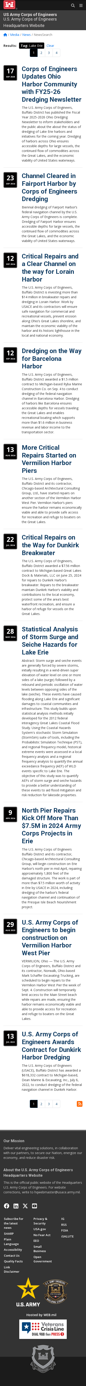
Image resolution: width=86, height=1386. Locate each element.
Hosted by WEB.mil (41, 1315)
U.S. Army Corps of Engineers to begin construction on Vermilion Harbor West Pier (50, 938)
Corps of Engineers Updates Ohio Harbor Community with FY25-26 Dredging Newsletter (51, 84)
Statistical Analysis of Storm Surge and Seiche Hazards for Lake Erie (50, 640)
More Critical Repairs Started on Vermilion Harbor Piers (49, 459)
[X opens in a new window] (25, 1206)
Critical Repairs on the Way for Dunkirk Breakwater (50, 545)
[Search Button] (71, 5)
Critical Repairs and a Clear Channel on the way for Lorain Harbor (50, 268)
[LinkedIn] (16, 1206)
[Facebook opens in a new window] (6, 1206)
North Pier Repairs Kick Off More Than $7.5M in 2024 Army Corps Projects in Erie (51, 826)
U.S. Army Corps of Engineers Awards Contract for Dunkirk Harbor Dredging (51, 1045)
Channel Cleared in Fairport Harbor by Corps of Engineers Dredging (49, 187)
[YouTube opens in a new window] (34, 1206)
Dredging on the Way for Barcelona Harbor (51, 358)
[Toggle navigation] (79, 5)
